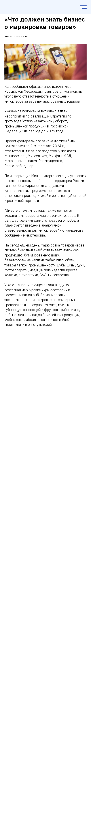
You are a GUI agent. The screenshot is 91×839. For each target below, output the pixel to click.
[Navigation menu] (83, 7)
